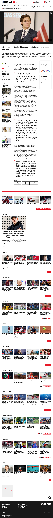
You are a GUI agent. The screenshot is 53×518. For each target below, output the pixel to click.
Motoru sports (7, 370)
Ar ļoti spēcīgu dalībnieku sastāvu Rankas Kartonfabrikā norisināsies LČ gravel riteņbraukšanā (7, 427)
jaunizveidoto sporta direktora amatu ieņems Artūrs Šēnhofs (19, 288)
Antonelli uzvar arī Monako (6, 380)
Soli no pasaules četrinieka (18, 473)
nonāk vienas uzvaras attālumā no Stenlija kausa (32, 263)
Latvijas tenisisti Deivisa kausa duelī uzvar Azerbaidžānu (7, 335)
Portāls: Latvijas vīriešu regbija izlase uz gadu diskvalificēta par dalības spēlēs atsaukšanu (7, 474)
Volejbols (6, 346)
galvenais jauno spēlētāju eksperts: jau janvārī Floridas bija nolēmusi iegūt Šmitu (13, 234)
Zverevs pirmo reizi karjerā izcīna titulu (33, 335)
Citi (3, 68)
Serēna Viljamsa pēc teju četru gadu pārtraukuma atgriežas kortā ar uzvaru (20, 335)
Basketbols (6, 277)
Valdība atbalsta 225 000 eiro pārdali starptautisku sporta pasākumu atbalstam (6, 96)
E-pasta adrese (43, 82)
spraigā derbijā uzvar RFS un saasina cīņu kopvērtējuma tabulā (32, 312)
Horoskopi (22, 504)
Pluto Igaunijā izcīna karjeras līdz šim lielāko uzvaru (19, 426)
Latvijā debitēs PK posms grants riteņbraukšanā (31, 426)
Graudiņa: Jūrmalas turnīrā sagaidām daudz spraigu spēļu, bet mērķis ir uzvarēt (19, 358)
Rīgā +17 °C (37, 6)
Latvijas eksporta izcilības (8, 8)
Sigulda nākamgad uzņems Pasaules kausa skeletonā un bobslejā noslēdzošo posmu (7, 450)
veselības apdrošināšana (7, 491)
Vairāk (34, 208)
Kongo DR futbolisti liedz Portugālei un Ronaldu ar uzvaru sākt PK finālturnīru (45, 312)
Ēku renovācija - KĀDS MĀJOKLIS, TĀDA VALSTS (17, 5)
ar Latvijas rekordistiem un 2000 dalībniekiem (7, 402)
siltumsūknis (10, 494)
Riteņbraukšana (7, 415)
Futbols (5, 301)
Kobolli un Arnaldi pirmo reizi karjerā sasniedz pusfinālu (45, 335)
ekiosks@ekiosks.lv (47, 512)
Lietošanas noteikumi (6, 514)
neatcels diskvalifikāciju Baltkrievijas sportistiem (45, 403)
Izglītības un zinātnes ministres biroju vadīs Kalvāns (6, 145)
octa (11, 490)
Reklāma (5, 508)
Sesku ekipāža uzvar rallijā (44, 380)
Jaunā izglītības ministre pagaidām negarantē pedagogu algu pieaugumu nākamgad (6, 121)
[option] (26, 28)
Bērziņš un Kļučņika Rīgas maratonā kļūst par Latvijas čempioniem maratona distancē (32, 403)
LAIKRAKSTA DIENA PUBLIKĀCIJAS (12, 194)
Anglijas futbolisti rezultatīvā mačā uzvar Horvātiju (19, 312)
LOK (2, 81)
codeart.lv (8, 516)
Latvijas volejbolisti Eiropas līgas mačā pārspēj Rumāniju (44, 357)
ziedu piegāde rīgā (5, 488)
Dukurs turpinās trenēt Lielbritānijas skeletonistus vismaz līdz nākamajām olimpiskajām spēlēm (32, 451)
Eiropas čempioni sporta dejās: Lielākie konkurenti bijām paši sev (45, 474)
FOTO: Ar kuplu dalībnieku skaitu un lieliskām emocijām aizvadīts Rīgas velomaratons (45, 427)
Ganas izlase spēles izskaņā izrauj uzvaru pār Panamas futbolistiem (7, 312)
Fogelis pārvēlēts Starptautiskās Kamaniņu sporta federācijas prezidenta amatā (19, 451)
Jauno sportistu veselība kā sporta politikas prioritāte (6, 134)
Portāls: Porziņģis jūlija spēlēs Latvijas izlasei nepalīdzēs (32, 288)
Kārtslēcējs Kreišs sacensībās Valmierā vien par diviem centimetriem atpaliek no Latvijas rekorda (19, 404)
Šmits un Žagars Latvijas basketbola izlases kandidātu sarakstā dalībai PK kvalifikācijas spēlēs (7, 290)
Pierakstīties (46, 87)
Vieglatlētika (7, 391)
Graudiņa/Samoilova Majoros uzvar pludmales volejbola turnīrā (6, 358)
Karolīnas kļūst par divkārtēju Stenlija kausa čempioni (19, 263)
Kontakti (21, 508)
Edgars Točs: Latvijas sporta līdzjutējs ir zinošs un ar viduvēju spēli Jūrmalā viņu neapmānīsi (32, 358)
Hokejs (5, 252)
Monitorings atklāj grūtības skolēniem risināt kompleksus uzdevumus (6, 109)
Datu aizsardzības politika (7, 515)
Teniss (4, 324)
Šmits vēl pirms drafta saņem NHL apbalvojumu (45, 263)
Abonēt (42, 2)
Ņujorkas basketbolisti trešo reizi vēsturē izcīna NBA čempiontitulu (45, 289)
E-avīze (4, 506)
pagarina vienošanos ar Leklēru (32, 380)
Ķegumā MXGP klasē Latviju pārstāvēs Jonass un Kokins (19, 381)
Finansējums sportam (6, 83)
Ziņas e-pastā (23, 506)
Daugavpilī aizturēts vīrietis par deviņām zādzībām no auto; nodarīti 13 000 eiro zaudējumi (44, 451)
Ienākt (49, 2)
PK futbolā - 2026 (17, 8)
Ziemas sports (7, 439)
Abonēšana (6, 504)
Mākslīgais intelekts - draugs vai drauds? (11, 7)
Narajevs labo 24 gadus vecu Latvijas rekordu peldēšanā (32, 474)
